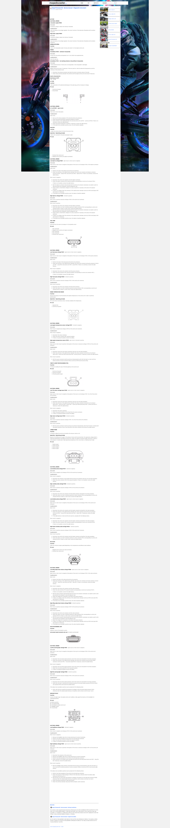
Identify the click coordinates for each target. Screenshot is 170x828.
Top (88, 3)
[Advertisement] (74, 14)
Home (82, 3)
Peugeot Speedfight (112, 45)
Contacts (96, 3)
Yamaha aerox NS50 (112, 23)
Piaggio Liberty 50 (112, 19)
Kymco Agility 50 (111, 14)
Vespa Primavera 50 (112, 39)
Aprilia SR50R (111, 30)
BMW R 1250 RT (111, 10)
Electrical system (52, 9)
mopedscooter (58, 3)
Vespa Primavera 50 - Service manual (62, 8)
